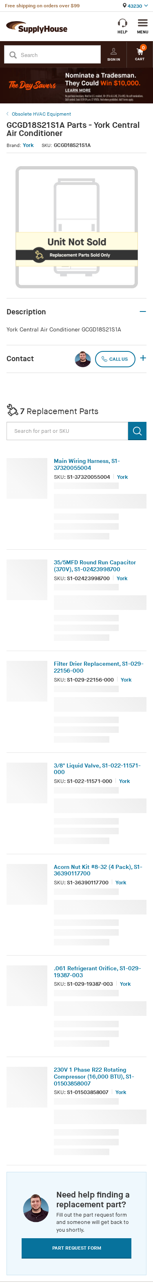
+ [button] (143, 358)
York (28, 145)
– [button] (142, 312)
